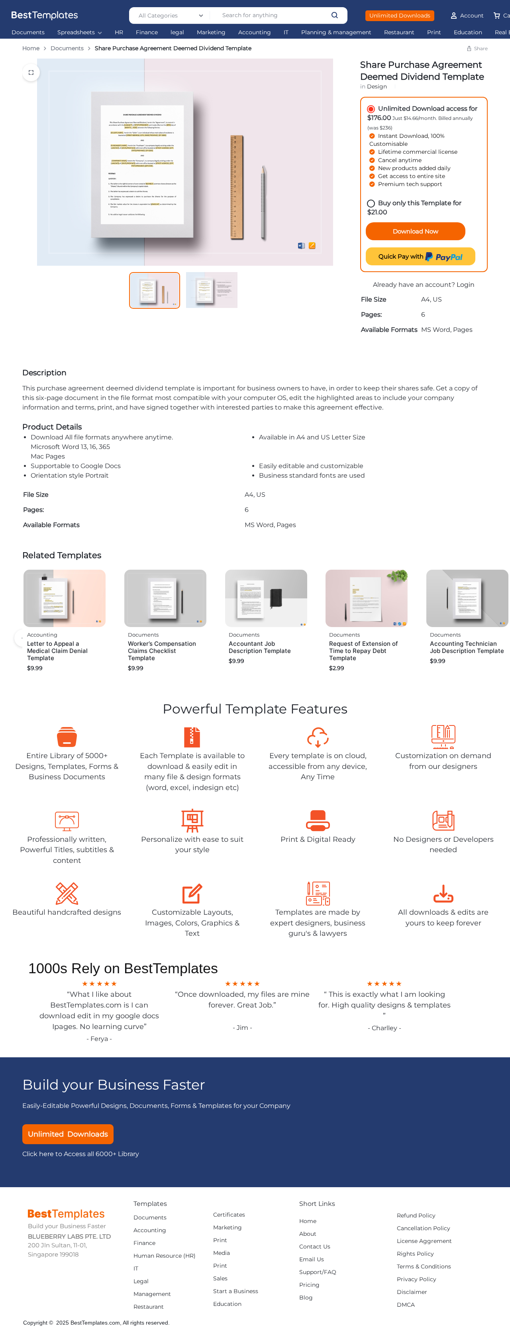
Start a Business (235, 1291)
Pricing (309, 1285)
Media (221, 1253)
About (307, 1234)
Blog (306, 1297)
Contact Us (314, 1246)
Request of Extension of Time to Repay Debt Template (363, 651)
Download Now (415, 231)
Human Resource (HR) (164, 1256)
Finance (147, 32)
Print (434, 32)
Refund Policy (416, 1215)
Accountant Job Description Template (260, 647)
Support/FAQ (317, 1272)
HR (119, 32)
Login (466, 284)
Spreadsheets (76, 32)
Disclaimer (412, 1292)
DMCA (406, 1305)
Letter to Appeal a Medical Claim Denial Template (57, 651)
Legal (141, 1281)
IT (286, 32)
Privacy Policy (416, 1279)
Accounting (254, 32)
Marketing (211, 32)
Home (30, 48)
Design (377, 86)
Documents (28, 32)
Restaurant (399, 32)
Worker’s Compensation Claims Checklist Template (162, 651)
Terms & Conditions (424, 1266)
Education (468, 32)
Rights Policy (415, 1254)
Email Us (311, 1259)
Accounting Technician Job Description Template (467, 647)
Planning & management (336, 32)
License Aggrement (424, 1241)
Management (152, 1294)
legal (177, 32)
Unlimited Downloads (399, 15)
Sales (220, 1278)
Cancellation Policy (423, 1228)
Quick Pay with (402, 256)
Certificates (229, 1214)
